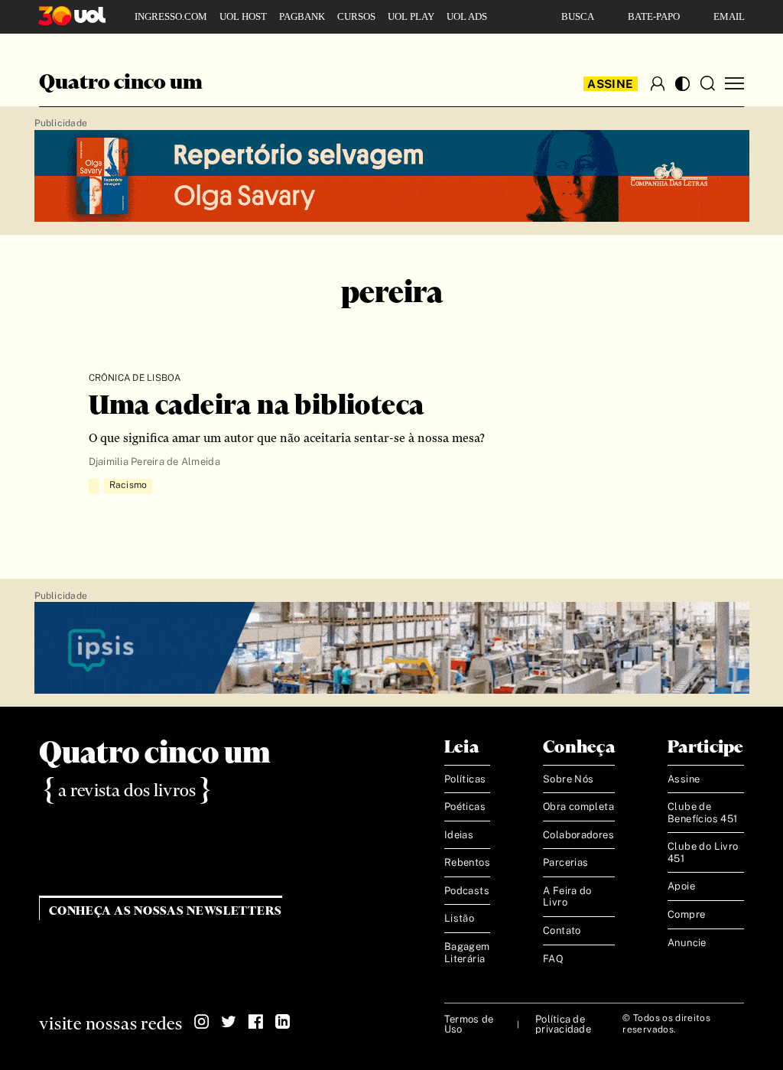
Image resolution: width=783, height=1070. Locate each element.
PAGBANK (302, 16)
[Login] (657, 83)
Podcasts (466, 890)
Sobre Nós (568, 779)
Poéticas (465, 806)
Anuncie (687, 942)
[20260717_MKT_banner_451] (391, 176)
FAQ (553, 958)
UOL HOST (243, 16)
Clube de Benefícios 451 (702, 812)
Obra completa (578, 806)
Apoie (681, 886)
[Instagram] (202, 1021)
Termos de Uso (468, 1024)
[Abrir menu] (734, 83)
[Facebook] (255, 1021)
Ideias (458, 835)
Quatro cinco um (121, 83)
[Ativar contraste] (682, 83)
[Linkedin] (282, 1021)
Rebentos (467, 862)
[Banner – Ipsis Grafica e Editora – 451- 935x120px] (391, 648)
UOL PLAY (411, 16)
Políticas (465, 779)
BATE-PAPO (654, 16)
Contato (562, 930)
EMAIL (729, 16)
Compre (686, 914)
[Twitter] (228, 1021)
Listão (459, 918)
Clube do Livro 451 (703, 852)
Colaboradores (578, 835)
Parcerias (566, 862)
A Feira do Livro (567, 897)
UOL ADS (467, 16)
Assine (610, 83)
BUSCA (577, 16)
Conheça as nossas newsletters (165, 911)
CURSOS (356, 16)
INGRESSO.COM (171, 16)
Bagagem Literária (467, 952)
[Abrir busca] (707, 83)
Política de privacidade (563, 1024)
